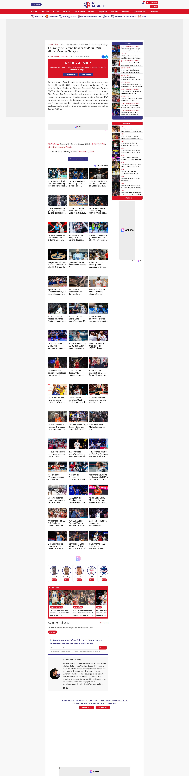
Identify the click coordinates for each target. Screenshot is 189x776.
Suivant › (84, 159)
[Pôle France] (104, 570)
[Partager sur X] (106, 56)
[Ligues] (149, 16)
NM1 (108, 16)
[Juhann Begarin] (66, 570)
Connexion (104, 623)
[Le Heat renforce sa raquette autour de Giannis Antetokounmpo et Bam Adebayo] (116, 143)
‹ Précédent (73, 159)
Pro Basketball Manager (84, 12)
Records (125, 12)
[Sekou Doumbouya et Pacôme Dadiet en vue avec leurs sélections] (116, 105)
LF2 (56, 44)
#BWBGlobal (53, 144)
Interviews (154, 12)
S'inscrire (103, 648)
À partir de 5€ (70, 75)
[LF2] (91, 570)
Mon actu (45, 12)
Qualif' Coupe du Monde (130, 47)
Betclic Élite (78, 607)
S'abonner (154, 7)
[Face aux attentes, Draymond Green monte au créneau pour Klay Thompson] (116, 171)
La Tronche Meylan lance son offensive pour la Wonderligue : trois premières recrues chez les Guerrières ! (106, 615)
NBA (64, 16)
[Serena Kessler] (79, 570)
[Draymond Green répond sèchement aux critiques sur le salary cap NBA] (116, 150)
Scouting (114, 12)
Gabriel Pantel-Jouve (72, 660)
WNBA (144, 16)
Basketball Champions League (125, 16)
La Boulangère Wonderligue (91, 16)
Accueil (50, 44)
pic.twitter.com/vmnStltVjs (60, 147)
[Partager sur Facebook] (103, 56)
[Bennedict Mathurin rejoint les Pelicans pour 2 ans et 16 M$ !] (116, 192)
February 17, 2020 (86, 151)
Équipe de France (139, 12)
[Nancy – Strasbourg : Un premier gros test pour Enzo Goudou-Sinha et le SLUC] (116, 70)
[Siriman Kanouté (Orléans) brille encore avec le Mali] (116, 91)
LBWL (99, 607)
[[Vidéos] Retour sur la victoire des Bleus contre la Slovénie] (116, 112)
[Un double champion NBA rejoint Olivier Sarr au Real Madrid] (116, 84)
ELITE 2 (73, 16)
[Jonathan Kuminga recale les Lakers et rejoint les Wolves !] (116, 185)
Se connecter (153, 3)
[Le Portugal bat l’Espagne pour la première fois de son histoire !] (116, 48)
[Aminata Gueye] (54, 570)
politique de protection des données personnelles (86, 651)
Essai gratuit (86, 75)
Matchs (56, 12)
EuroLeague (53, 16)
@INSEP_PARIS (98, 144)
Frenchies (66, 12)
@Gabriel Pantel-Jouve (59, 56)
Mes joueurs (102, 12)
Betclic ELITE (39, 16)
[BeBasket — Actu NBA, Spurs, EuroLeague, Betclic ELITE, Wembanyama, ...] (94, 4)
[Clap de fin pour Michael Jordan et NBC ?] (116, 178)
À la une (34, 12)
